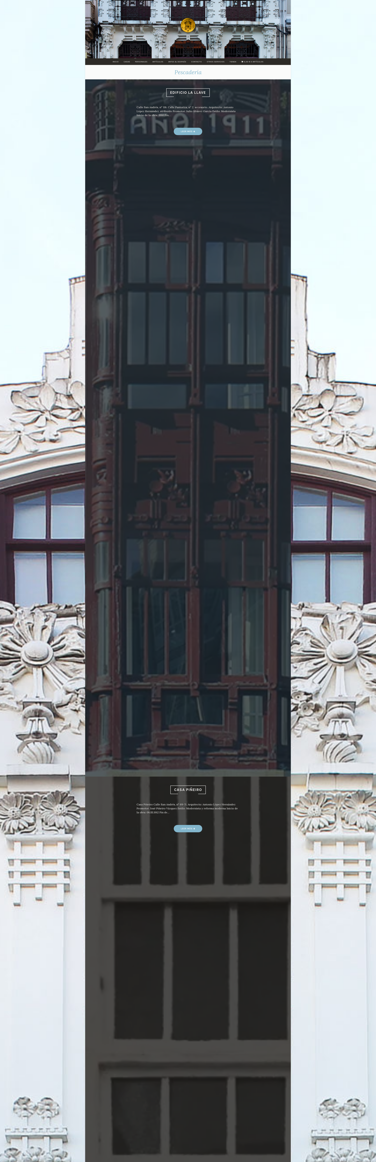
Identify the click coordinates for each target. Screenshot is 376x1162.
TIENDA (233, 62)
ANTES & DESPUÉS (177, 62)
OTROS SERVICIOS (216, 62)
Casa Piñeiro (188, 790)
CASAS (127, 62)
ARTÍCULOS (157, 62)
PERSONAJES (141, 62)
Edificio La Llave (188, 92)
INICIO (116, 62)
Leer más (188, 132)
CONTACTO (196, 62)
